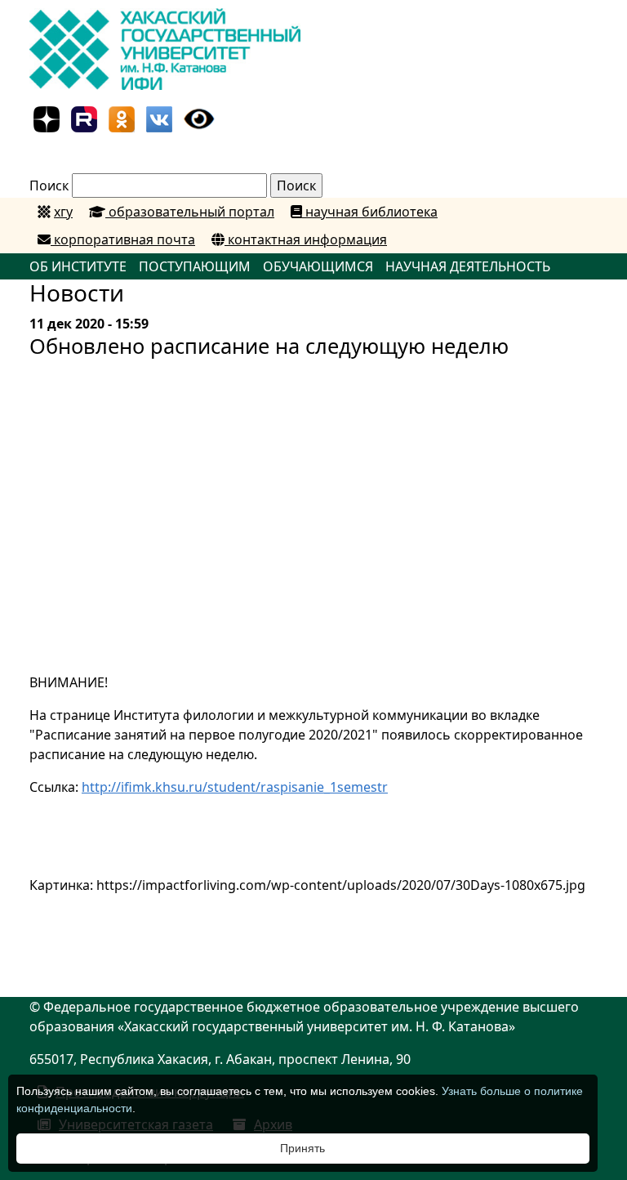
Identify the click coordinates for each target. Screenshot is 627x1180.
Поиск (49, 185)
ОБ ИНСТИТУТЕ (78, 266)
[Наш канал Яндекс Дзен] (46, 118)
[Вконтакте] (159, 118)
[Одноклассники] (121, 118)
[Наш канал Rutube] (84, 118)
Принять (302, 1148)
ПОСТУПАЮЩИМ (195, 266)
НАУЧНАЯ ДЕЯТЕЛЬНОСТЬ (467, 266)
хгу (63, 212)
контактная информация (306, 239)
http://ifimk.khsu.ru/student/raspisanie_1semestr (235, 787)
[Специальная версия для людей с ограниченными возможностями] (199, 118)
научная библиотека (370, 212)
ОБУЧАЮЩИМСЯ (318, 266)
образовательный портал (189, 212)
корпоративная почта (123, 239)
